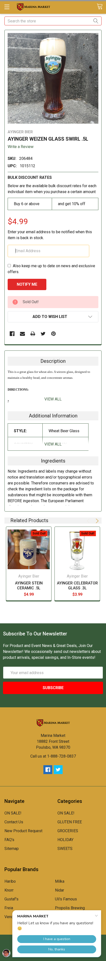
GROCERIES (67, 830)
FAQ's (9, 839)
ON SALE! (12, 813)
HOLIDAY (65, 839)
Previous (89, 521)
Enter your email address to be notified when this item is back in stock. (50, 235)
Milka (59, 881)
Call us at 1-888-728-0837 (53, 756)
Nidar (59, 890)
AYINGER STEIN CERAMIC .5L (29, 585)
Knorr (9, 890)
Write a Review (21, 146)
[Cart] (101, 7)
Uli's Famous (66, 899)
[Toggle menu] (7, 7)
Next (96, 521)
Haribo (10, 881)
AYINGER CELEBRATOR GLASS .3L (77, 585)
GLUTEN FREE (69, 822)
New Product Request (23, 830)
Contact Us (13, 822)
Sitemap (11, 848)
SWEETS (64, 848)
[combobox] (53, 21)
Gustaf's (11, 899)
